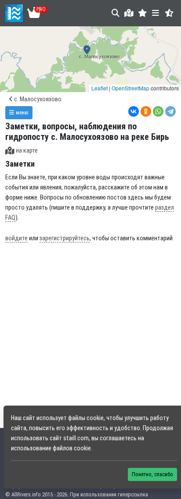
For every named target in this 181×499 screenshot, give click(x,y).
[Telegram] (170, 111)
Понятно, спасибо (152, 474)
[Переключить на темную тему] (169, 13)
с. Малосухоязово (37, 99)
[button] (142, 13)
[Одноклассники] (146, 111)
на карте (27, 150)
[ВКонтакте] (133, 111)
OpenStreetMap (130, 88)
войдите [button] (16, 238)
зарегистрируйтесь (65, 238)
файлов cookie (72, 448)
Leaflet (99, 88)
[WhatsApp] (158, 111)
